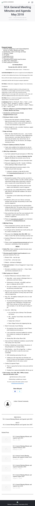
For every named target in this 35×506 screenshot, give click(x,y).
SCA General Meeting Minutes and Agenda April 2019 (22, 437)
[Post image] (6, 439)
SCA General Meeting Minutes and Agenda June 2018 (22, 485)
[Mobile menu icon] (32, 2)
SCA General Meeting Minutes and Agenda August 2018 (22, 475)
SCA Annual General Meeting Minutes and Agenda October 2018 (22, 456)
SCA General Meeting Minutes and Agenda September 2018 (22, 466)
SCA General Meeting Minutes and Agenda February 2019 (22, 446)
